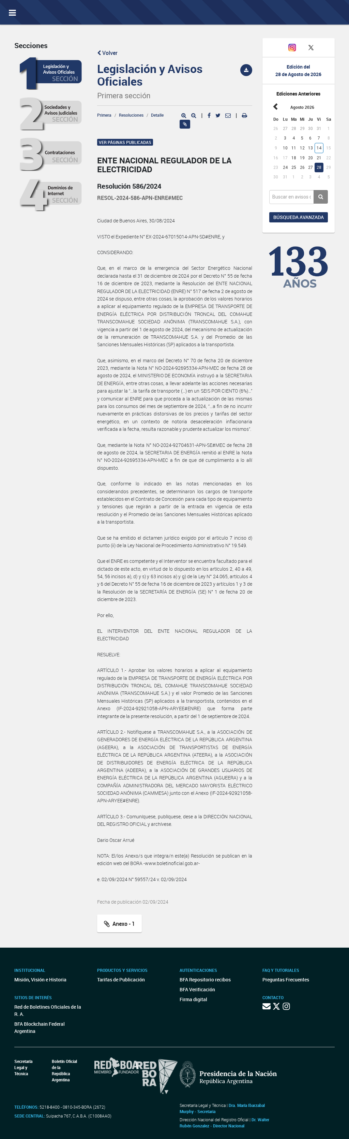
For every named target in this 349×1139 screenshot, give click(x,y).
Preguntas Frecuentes (285, 979)
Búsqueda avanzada (298, 217)
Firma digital (193, 999)
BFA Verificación (197, 989)
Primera (104, 115)
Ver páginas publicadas (125, 142)
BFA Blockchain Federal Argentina (39, 1027)
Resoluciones (131, 115)
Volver (109, 53)
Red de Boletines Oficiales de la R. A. (47, 1010)
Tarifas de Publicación (121, 979)
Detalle (157, 115)
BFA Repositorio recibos (205, 979)
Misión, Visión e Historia (40, 979)
